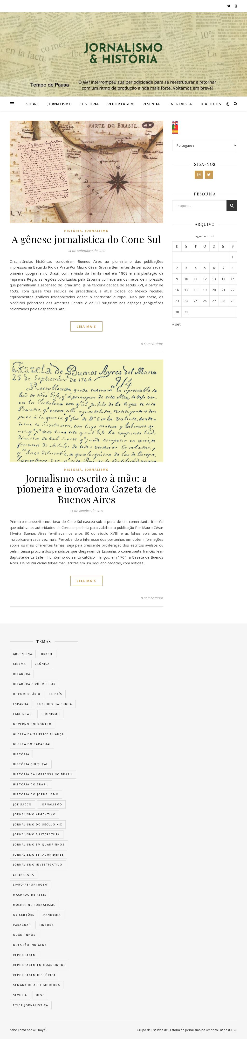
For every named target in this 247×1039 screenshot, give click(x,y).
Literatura (23, 874)
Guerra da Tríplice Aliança (38, 734)
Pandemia (52, 914)
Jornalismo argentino (34, 814)
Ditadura (21, 674)
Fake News (22, 714)
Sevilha (20, 995)
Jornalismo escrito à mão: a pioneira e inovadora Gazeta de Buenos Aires (86, 488)
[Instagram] (199, 175)
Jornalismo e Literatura (36, 834)
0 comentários (152, 343)
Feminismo (50, 714)
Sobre (32, 103)
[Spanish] (204, 131)
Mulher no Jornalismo (34, 905)
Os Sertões (23, 914)
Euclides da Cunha (54, 704)
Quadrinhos (24, 934)
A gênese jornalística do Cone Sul (86, 239)
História (90, 103)
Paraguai (21, 925)
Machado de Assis (30, 894)
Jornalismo (60, 103)
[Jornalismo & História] (123, 54)
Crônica (42, 663)
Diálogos (211, 103)
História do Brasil (31, 784)
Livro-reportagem (30, 884)
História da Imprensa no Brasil (43, 774)
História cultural (30, 764)
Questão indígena (30, 945)
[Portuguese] (204, 127)
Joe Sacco (22, 804)
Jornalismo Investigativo (37, 864)
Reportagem (121, 103)
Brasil (47, 654)
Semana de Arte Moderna (36, 985)
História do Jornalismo (36, 794)
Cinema (19, 663)
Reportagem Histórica (34, 975)
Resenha (151, 103)
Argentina (22, 654)
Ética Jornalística (30, 1005)
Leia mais (86, 326)
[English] (204, 123)
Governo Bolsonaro (32, 724)
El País (55, 694)
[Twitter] (209, 175)
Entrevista (180, 103)
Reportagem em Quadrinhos (39, 965)
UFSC (40, 995)
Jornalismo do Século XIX (37, 824)
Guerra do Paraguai (32, 744)
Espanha (20, 704)
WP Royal (39, 1030)
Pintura (46, 925)
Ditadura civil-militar (34, 684)
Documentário (27, 694)
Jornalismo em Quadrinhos (39, 844)
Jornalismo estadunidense (38, 854)
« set (176, 324)
